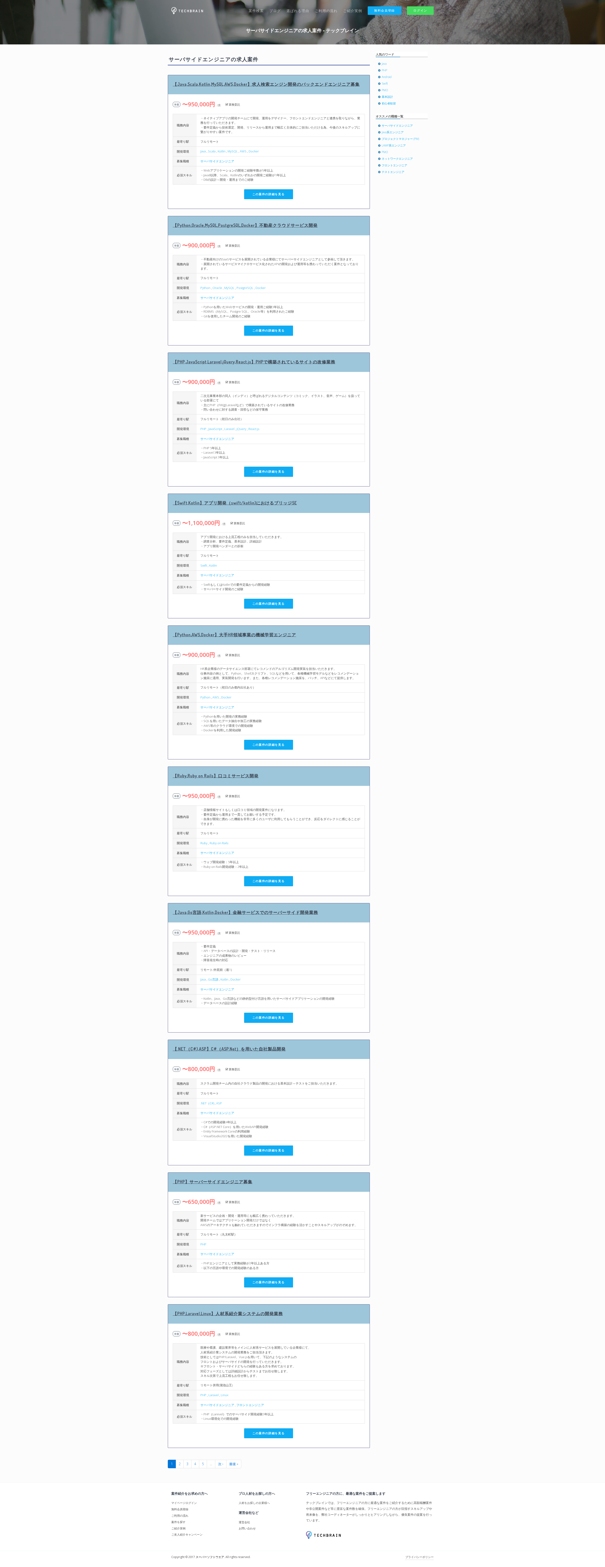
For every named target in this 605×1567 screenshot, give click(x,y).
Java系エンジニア (393, 132)
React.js (253, 429)
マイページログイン (184, 1503)
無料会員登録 (384, 10)
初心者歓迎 (389, 103)
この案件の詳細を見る (268, 194)
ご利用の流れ (326, 10)
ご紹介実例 (352, 10)
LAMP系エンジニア (394, 145)
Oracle (217, 288)
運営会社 (244, 1522)
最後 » (233, 1464)
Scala (212, 151)
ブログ (275, 10)
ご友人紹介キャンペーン (187, 1535)
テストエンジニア (393, 172)
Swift (203, 565)
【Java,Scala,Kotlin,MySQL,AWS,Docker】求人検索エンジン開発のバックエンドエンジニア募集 (266, 84)
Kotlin (221, 151)
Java (203, 151)
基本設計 (387, 97)
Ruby (203, 843)
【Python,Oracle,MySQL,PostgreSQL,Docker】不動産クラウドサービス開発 (245, 225)
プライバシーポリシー (419, 1557)
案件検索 (256, 10)
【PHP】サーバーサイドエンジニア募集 (212, 1181)
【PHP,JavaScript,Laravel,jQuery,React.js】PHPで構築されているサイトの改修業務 (254, 361)
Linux (224, 1395)
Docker (254, 151)
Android (387, 77)
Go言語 (213, 979)
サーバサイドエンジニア (217, 161)
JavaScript (215, 429)
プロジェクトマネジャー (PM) (400, 139)
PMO (385, 90)
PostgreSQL (245, 288)
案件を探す (178, 1522)
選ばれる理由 (297, 10)
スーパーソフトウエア (210, 1557)
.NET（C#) (207, 1103)
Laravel (229, 429)
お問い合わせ (247, 1528)
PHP (203, 429)
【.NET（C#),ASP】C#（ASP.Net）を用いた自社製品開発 (229, 1048)
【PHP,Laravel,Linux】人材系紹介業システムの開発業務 (228, 1313)
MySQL (233, 151)
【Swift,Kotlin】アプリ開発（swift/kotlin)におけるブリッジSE (235, 502)
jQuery (241, 429)
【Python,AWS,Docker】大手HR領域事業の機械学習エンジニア (234, 634)
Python (205, 288)
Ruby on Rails (219, 843)
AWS (243, 151)
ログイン (420, 10)
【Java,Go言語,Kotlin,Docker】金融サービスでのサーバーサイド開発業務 (245, 912)
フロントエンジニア (250, 1405)
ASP (219, 1103)
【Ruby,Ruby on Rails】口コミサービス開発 (216, 775)
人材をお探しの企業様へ (254, 1503)
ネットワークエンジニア (397, 159)
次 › (220, 1464)
